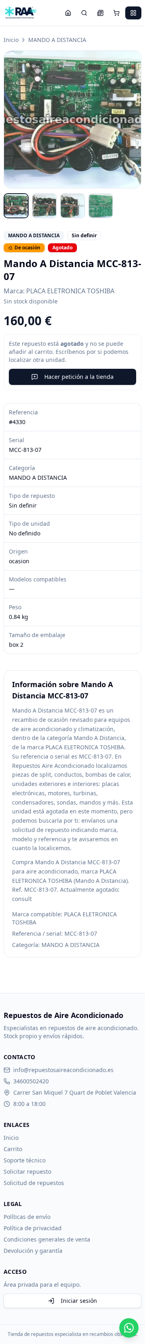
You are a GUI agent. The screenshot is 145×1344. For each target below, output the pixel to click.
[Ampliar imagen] (72, 119)
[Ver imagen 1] (16, 205)
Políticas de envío (27, 1217)
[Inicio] (68, 13)
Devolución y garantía (33, 1250)
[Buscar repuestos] (84, 13)
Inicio (11, 40)
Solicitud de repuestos (34, 1183)
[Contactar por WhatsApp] (129, 1328)
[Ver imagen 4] (100, 205)
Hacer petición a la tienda (79, 376)
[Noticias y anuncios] (100, 13)
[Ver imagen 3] (72, 205)
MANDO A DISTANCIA (57, 40)
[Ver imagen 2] (44, 205)
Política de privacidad (33, 1228)
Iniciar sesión (79, 1300)
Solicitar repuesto (27, 1171)
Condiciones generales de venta (47, 1239)
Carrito (13, 1149)
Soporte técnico (25, 1160)
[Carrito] (116, 13)
